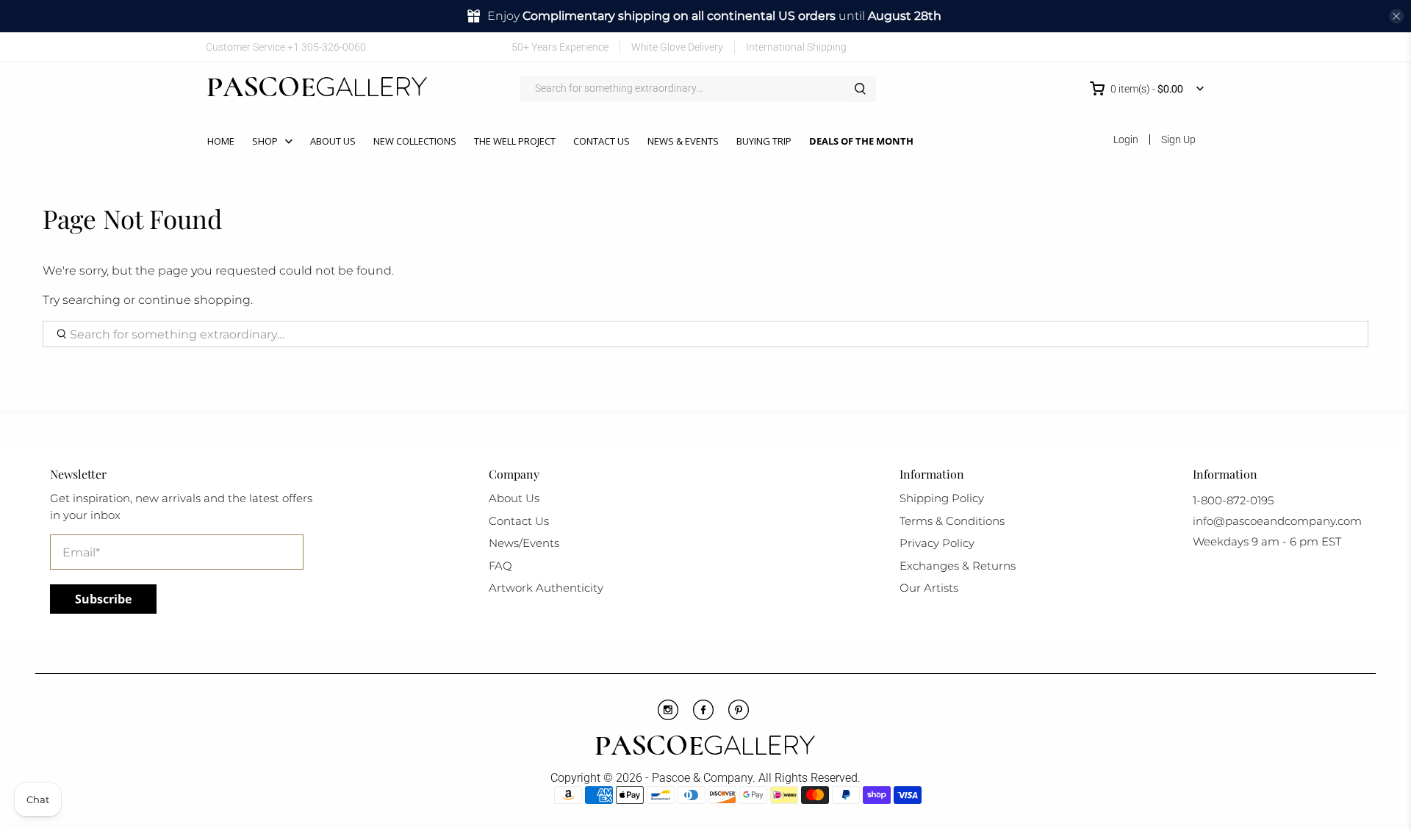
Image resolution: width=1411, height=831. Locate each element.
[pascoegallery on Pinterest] (1130, 47)
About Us (333, 141)
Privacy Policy (937, 543)
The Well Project (515, 141)
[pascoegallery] (317, 89)
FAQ (500, 566)
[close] (1396, 16)
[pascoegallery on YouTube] (1109, 47)
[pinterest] (738, 716)
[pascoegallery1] (705, 747)
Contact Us (601, 141)
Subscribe (103, 599)
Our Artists (929, 588)
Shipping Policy (942, 498)
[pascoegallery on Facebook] (1087, 47)
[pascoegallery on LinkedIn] (1173, 47)
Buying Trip (763, 141)
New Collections (414, 141)
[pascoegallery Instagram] (668, 716)
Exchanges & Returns (958, 566)
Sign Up (1178, 139)
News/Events (524, 543)
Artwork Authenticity (546, 588)
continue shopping (194, 300)
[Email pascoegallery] (1195, 47)
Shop (265, 141)
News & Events (683, 141)
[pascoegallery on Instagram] (1151, 47)
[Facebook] (703, 716)
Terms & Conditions (952, 521)
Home (220, 141)
